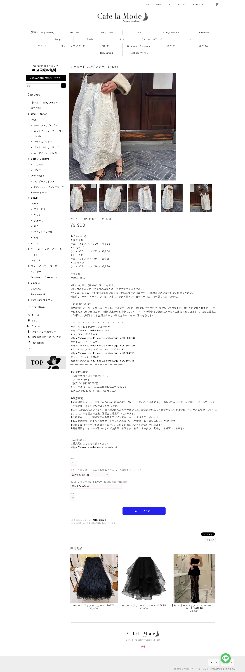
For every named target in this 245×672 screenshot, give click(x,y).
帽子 (36, 226)
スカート (38, 164)
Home (147, 4)
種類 (72, 458)
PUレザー (106, 46)
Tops (138, 32)
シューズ (38, 220)
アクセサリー (41, 209)
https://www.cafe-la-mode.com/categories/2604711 (102, 360)
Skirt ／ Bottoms (171, 32)
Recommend (106, 53)
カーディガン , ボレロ (45, 153)
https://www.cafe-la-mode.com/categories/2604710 (102, 353)
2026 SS (171, 46)
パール (122, 39)
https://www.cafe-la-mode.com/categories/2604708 (102, 338)
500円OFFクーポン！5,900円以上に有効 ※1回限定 (99, 481)
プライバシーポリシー (44, 331)
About (159, 4)
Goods (89, 39)
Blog (170, 4)
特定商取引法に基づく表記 (46, 337)
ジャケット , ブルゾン (45, 125)
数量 (72, 493)
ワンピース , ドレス (44, 181)
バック (37, 214)
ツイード (42, 46)
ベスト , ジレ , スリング (46, 147)
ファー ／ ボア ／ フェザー (74, 46)
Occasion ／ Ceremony (138, 46)
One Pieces (203, 32)
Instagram (198, 4)
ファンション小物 (43, 231)
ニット (188, 39)
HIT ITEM (74, 32)
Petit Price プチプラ (139, 53)
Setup (57, 39)
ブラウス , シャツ (43, 141)
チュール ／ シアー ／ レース (155, 39)
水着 (36, 237)
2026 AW (203, 46)
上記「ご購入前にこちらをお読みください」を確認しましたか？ (106, 470)
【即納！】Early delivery (42, 32)
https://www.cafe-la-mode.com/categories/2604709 (102, 345)
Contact (182, 4)
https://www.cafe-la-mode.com (89, 330)
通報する (210, 540)
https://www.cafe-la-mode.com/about (93, 447)
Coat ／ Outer (106, 32)
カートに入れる (144, 511)
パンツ (37, 170)
